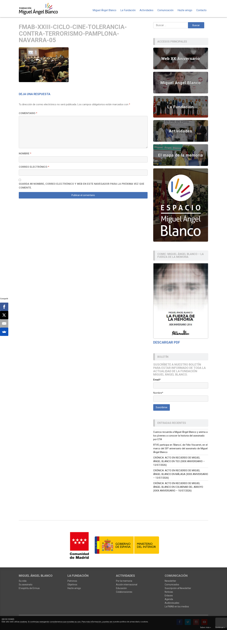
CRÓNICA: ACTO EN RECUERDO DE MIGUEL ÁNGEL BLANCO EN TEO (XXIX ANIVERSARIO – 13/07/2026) (179, 461)
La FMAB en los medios (177, 606)
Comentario (28, 113)
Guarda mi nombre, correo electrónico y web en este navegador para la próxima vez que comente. (81, 185)
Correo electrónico (34, 166)
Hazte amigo (184, 10)
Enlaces (169, 595)
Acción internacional (126, 584)
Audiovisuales (172, 603)
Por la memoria (124, 581)
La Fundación (128, 10)
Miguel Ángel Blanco (104, 10)
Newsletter (170, 581)
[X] (4, 315)
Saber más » (205, 627)
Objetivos (72, 584)
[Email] (4, 323)
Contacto (201, 10)
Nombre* (158, 392)
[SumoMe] (4, 332)
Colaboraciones (124, 592)
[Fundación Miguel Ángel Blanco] (40, 9)
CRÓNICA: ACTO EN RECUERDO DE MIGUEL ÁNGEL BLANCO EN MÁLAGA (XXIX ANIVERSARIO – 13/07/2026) (180, 474)
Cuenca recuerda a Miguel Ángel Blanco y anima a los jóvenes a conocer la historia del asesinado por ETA (180, 435)
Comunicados (172, 584)
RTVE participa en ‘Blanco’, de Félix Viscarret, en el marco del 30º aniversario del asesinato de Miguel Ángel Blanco (180, 448)
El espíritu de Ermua (29, 588)
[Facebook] (4, 307)
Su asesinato (25, 584)
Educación (121, 588)
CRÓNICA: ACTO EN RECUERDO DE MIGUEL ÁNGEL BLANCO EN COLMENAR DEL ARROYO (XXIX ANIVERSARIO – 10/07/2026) (178, 487)
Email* (157, 379)
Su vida (22, 581)
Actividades (146, 10)
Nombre (25, 153)
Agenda (169, 599)
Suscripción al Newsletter (178, 588)
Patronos (72, 581)
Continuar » (220, 627)
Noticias (169, 592)
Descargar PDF (166, 342)
